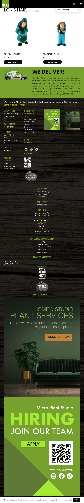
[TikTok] (36, 149)
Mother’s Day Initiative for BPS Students (30, 124)
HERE (11, 150)
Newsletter (28, 129)
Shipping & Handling (11, 166)
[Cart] (80, 4)
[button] (74, 4)
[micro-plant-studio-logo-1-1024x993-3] (5, 4)
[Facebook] (26, 149)
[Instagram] (31, 149)
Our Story (7, 161)
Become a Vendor (30, 135)
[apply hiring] (52, 119)
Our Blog (27, 116)
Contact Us (8, 163)
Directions (7, 119)
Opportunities (29, 132)
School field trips (30, 119)
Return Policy (8, 169)
